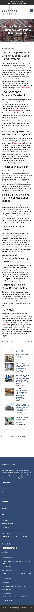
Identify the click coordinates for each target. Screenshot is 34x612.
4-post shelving (18, 143)
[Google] (16, 548)
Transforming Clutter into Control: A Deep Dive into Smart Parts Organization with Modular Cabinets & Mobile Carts (22, 379)
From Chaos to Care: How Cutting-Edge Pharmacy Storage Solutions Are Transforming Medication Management (22, 394)
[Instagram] (9, 548)
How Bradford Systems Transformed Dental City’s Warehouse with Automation (22, 367)
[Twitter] (12, 548)
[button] (31, 10)
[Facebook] (6, 548)
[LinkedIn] (3, 548)
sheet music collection (17, 111)
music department (24, 88)
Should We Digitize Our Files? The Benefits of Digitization (22, 420)
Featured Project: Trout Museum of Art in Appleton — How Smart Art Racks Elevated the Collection (22, 408)
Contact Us (5, 528)
